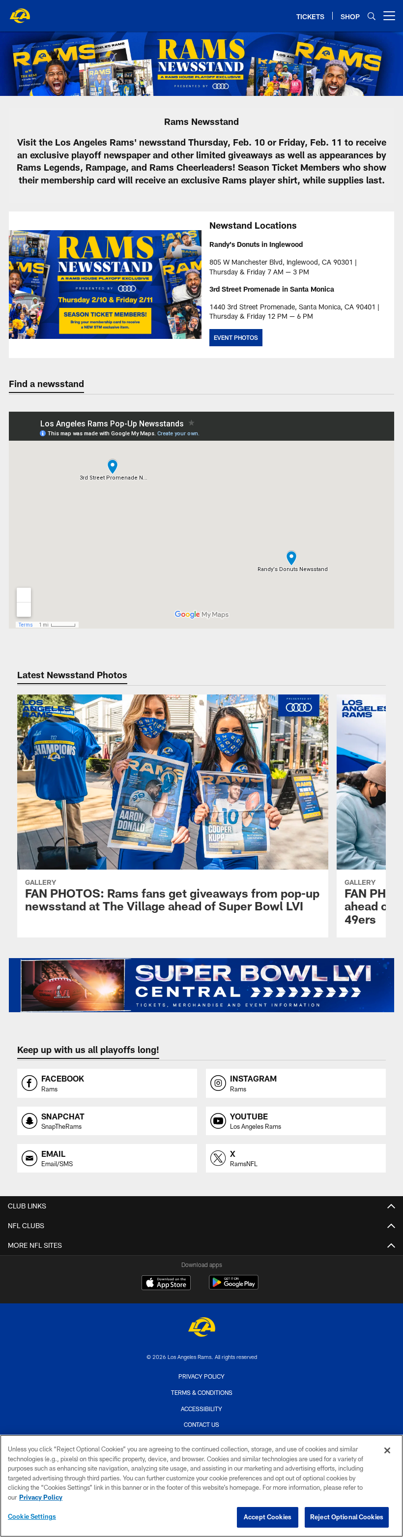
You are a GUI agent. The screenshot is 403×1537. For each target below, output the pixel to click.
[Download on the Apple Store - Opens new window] (166, 1283)
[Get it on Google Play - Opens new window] (233, 1287)
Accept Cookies (267, 1517)
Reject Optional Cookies (346, 1517)
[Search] (371, 16)
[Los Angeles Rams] (201, 1328)
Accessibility (201, 1408)
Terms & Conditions (201, 1392)
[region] (201, 1486)
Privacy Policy (201, 1376)
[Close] (387, 1450)
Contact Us (201, 1424)
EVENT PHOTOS (236, 337)
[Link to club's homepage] (19, 12)
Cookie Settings (32, 1516)
